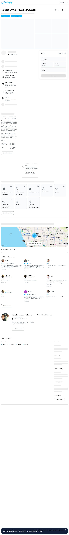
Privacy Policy (38, 531)
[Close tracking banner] (65, 530)
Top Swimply (6, 16)
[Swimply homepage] (18, 2)
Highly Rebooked (17, 16)
